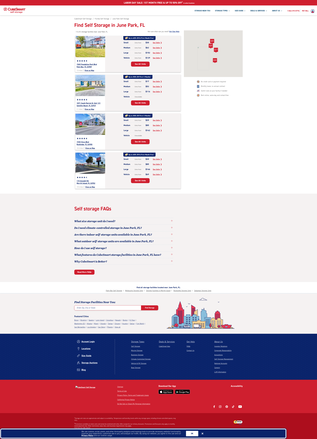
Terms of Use (122, 391)
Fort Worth (140, 323)
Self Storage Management (223, 359)
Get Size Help (174, 31)
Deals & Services (167, 341)
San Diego (101, 327)
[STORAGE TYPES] (229, 10)
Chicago (117, 323)
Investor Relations (220, 346)
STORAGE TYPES (221, 11)
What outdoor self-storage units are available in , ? (114, 241)
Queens (91, 320)
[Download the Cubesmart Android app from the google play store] (182, 392)
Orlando (103, 323)
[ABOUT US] (281, 10)
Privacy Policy (87, 435)
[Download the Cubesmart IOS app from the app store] (165, 392)
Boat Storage (135, 367)
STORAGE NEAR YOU (202, 11)
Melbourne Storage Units (134, 290)
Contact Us (190, 350)
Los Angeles (91, 327)
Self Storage (135, 346)
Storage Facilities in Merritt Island (158, 290)
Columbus (109, 320)
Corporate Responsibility (223, 350)
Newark (118, 320)
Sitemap (120, 387)
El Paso (132, 320)
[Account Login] (313, 11)
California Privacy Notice (126, 399)
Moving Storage (136, 350)
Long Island (100, 320)
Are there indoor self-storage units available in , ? (113, 234)
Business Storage (137, 355)
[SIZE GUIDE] (244, 10)
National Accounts (220, 363)
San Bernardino (79, 327)
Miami (96, 323)
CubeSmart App (164, 346)
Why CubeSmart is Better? (90, 261)
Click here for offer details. (82, 428)
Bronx (76, 320)
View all (117, 327)
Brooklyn (83, 320)
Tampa (110, 323)
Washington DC (79, 323)
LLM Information (220, 372)
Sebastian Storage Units (202, 290)
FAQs (188, 346)
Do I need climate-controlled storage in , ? (108, 228)
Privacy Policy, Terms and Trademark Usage (133, 395)
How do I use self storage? (90, 248)
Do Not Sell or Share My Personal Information (133, 404)
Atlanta (89, 323)
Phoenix (110, 327)
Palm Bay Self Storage (114, 290)
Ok (192, 433)
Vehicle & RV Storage (138, 363)
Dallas (132, 323)
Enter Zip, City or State (86, 307)
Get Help (191, 341)
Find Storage (149, 308)
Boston (125, 320)
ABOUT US (276, 11)
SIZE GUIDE (239, 11)
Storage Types (137, 341)
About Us (218, 341)
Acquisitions (218, 355)
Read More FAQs (84, 272)
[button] (215, 60)
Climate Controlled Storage (141, 359)
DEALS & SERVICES (257, 11)
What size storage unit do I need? (94, 221)
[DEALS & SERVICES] (266, 10)
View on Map (89, 70)
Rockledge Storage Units (182, 290)
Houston (125, 323)
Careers (217, 367)
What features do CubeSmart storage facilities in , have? (117, 255)
